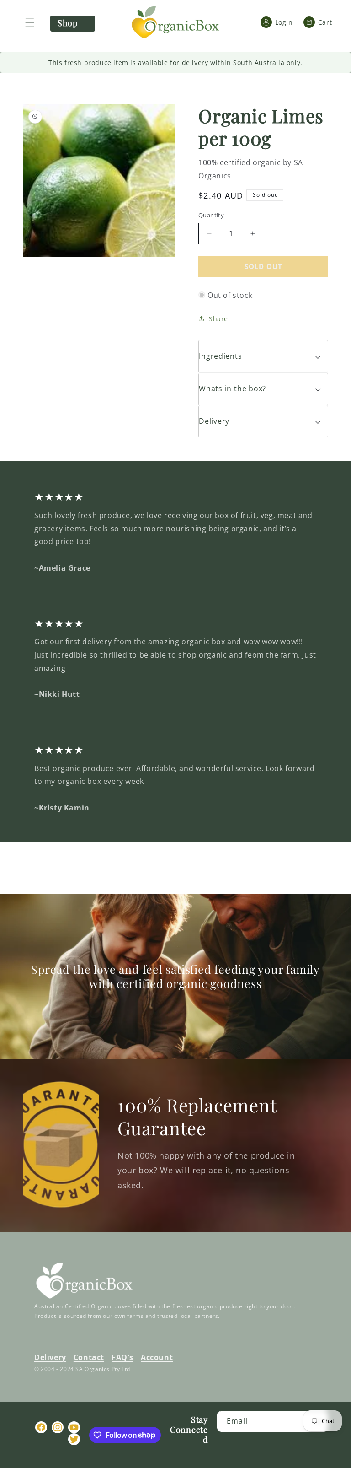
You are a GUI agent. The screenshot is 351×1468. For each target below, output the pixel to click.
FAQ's (122, 1357)
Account (157, 1357)
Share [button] (218, 318)
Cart (321, 22)
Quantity (211, 215)
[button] (29, 22)
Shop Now (67, 24)
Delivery (50, 1357)
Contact (89, 1357)
